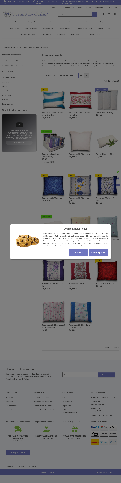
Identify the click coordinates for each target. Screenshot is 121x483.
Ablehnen (78, 253)
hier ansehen (68, 246)
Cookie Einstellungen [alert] (76, 228)
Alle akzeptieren (98, 253)
